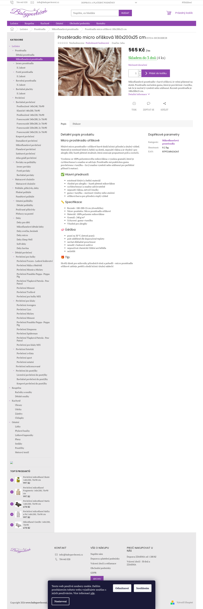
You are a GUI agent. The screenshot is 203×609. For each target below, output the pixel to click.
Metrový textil (22, 452)
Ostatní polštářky (24, 200)
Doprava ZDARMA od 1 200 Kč (141, 556)
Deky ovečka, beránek (27, 231)
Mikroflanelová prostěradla (29, 59)
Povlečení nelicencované (28, 366)
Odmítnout (122, 588)
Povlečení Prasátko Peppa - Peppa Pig (33, 275)
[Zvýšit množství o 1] (139, 71)
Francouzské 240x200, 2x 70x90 (32, 119)
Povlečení (20, 97)
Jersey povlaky (24, 166)
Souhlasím (142, 588)
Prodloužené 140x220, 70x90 (30, 114)
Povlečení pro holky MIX (29, 296)
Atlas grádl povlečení (26, 157)
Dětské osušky (22, 396)
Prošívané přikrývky (25, 209)
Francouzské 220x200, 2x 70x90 (32, 127)
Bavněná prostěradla (26, 80)
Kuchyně (16, 400)
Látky (18, 426)
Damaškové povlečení (26, 140)
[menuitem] (14, 23)
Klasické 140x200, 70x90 (28, 110)
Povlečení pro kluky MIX (29, 344)
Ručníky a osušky (23, 392)
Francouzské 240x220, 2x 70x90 (32, 132)
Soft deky (21, 243)
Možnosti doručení (137, 64)
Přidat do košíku (158, 73)
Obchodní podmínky (101, 568)
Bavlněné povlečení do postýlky (32, 379)
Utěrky (18, 409)
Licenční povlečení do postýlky (32, 374)
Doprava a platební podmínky (98, 2)
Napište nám (97, 553)
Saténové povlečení (25, 153)
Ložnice (16, 46)
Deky (18, 218)
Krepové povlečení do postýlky (32, 383)
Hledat (125, 13)
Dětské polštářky (25, 205)
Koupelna (16, 387)
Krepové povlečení (25, 136)
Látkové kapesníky (24, 435)
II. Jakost (21, 67)
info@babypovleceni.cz (71, 554)
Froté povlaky (23, 170)
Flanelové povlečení (26, 149)
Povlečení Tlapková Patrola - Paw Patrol (33, 282)
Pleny (18, 439)
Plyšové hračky (22, 430)
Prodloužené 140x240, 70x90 (30, 106)
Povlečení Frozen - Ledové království (35, 260)
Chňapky (19, 417)
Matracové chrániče (25, 179)
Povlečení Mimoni (26, 287)
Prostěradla (20, 50)
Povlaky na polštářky (26, 162)
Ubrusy (18, 404)
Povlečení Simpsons (26, 329)
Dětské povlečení (23, 252)
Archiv (97, 578)
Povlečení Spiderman (27, 333)
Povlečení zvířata (25, 353)
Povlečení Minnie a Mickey (30, 269)
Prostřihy (19, 447)
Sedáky (18, 443)
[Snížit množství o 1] (139, 75)
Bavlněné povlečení (25, 102)
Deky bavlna (23, 248)
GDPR (93, 572)
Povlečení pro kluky (25, 300)
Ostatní (15, 422)
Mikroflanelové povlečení (28, 145)
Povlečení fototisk (25, 349)
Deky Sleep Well (24, 239)
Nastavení (60, 601)
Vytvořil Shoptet (185, 602)
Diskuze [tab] (77, 123)
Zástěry (18, 413)
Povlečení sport (24, 357)
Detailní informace (137, 94)
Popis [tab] (63, 123)
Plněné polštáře (23, 192)
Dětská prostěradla (25, 54)
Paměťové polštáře (25, 196)
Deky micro (22, 235)
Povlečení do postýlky (26, 370)
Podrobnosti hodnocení (97, 42)
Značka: (118, 42)
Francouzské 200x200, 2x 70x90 (32, 123)
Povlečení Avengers (26, 305)
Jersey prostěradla (25, 63)
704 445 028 (64, 559)
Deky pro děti (23, 222)
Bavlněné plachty (24, 89)
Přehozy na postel (24, 213)
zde (93, 593)
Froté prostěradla (24, 71)
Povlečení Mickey (25, 313)
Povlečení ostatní (25, 362)
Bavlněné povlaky (25, 175)
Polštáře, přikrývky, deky (27, 188)
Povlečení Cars (24, 309)
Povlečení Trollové (26, 292)
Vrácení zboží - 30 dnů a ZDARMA (138, 563)
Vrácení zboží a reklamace (103, 563)
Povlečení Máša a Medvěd (29, 265)
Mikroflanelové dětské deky (30, 226)
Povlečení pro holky (25, 256)
